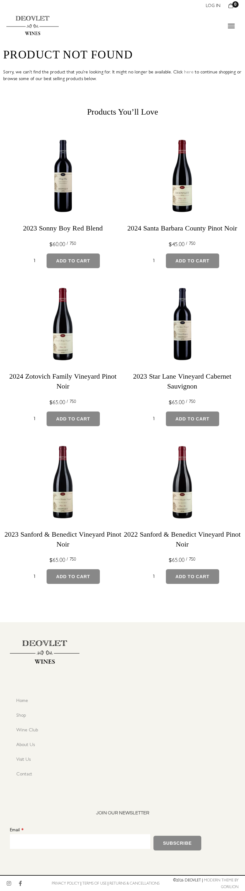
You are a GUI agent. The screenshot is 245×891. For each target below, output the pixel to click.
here (189, 71)
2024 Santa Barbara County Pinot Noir (182, 228)
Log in (213, 5)
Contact (24, 773)
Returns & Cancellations (134, 883)
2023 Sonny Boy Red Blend (63, 228)
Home (22, 700)
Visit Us (23, 758)
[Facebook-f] (20, 883)
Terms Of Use (94, 883)
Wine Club (27, 729)
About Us (25, 744)
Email (15, 829)
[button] (231, 26)
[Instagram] (8, 883)
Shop (21, 714)
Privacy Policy (65, 883)
